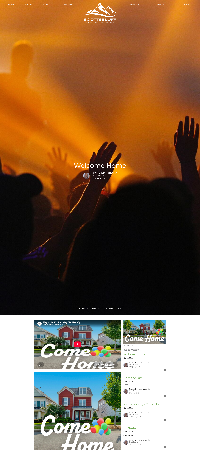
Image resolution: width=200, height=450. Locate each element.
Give (186, 4)
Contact (161, 4)
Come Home (97, 309)
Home (11, 4)
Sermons (134, 4)
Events (47, 4)
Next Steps (67, 4)
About (28, 4)
